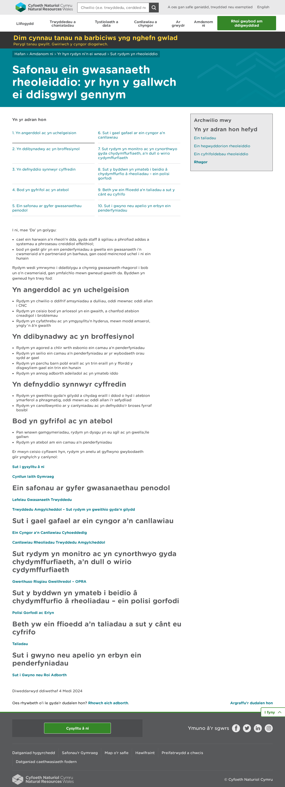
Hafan (19, 54)
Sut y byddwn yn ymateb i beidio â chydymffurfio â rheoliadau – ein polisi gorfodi (133, 173)
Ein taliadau (205, 138)
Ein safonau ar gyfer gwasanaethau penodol (46, 208)
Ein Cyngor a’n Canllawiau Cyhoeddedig (49, 532)
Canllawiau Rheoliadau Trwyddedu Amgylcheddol (58, 542)
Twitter (247, 728)
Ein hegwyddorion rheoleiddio (222, 146)
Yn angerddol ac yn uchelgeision (46, 133)
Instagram (269, 728)
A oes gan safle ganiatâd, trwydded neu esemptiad (210, 7)
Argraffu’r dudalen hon (251, 703)
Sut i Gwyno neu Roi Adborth (39, 675)
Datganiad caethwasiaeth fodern (46, 761)
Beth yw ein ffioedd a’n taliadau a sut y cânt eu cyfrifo (136, 192)
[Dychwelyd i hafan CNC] (44, 7)
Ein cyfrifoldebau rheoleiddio (221, 154)
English (263, 7)
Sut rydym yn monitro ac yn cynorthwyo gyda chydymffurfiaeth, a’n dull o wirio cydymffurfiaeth (137, 153)
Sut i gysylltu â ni (28, 466)
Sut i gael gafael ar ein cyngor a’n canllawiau (131, 135)
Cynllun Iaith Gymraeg (33, 476)
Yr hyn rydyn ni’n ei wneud (81, 54)
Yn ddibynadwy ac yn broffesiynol (48, 149)
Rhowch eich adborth (108, 703)
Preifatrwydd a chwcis (182, 753)
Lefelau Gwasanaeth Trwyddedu (42, 499)
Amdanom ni (41, 54)
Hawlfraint (145, 753)
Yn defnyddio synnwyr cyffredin (45, 169)
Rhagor (201, 162)
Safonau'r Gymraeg (80, 753)
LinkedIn (258, 728)
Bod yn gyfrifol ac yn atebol (43, 190)
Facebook (236, 728)
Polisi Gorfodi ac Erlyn (33, 612)
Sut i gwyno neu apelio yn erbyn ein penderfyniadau (134, 208)
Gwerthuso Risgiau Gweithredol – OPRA (49, 581)
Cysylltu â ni (77, 728)
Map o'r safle (116, 753)
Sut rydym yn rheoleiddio (134, 54)
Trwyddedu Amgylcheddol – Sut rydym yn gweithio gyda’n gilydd (73, 509)
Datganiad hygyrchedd (33, 753)
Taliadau (20, 644)
